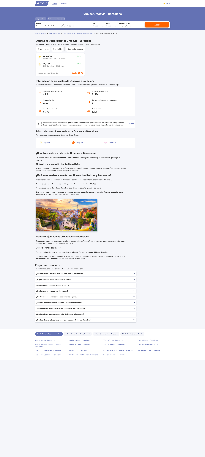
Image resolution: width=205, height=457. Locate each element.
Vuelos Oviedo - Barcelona (148, 344)
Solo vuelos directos (75, 49)
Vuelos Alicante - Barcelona (79, 344)
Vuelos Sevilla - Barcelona (45, 340)
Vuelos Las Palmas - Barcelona (114, 355)
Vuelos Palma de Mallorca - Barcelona (83, 355)
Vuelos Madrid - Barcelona (148, 340)
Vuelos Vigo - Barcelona (78, 351)
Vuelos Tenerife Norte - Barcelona (48, 351)
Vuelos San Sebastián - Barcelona (48, 355)
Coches (64, 3)
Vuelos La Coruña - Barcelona (149, 351)
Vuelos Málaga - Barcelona (79, 340)
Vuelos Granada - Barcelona (113, 344)
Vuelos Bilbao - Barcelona (113, 340)
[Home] (42, 3)
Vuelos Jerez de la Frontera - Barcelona (118, 351)
